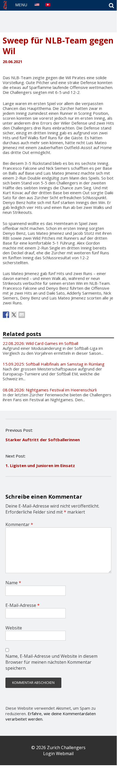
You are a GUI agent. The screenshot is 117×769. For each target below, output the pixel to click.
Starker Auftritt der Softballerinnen (42, 439)
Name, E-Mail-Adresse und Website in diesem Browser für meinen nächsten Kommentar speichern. (51, 662)
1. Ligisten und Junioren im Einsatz (40, 465)
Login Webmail (58, 753)
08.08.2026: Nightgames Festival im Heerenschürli (50, 390)
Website (13, 628)
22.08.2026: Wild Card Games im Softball (40, 343)
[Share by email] (21, 314)
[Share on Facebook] (6, 314)
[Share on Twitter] (14, 314)
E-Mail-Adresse (22, 605)
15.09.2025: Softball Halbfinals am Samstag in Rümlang (54, 364)
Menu (21, 4)
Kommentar (19, 524)
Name (13, 583)
